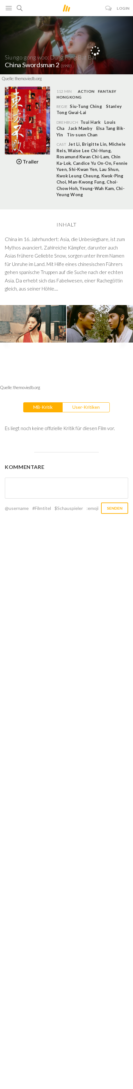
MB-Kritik (43, 407)
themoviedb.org (28, 78)
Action (86, 91)
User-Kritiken (86, 407)
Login (123, 8)
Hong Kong (68, 97)
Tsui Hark (90, 122)
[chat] (108, 8)
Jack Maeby (80, 128)
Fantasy (107, 91)
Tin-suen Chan (82, 134)
